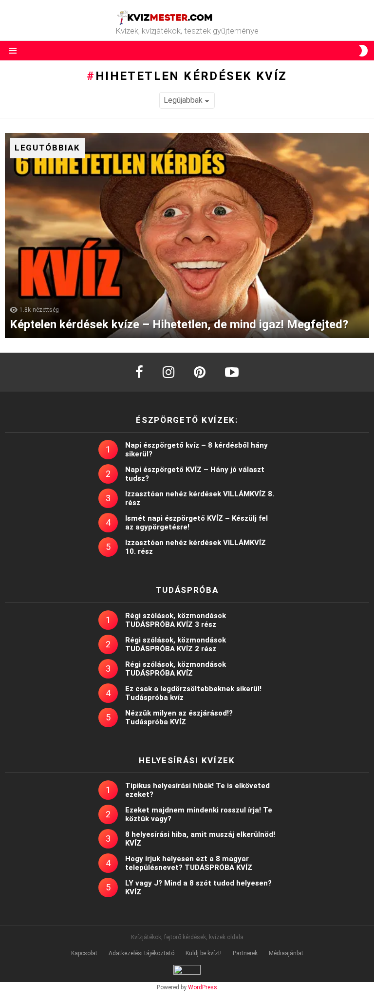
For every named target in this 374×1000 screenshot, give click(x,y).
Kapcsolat (84, 953)
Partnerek (245, 953)
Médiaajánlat (286, 953)
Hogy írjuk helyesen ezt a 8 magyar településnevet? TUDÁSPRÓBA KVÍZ (188, 863)
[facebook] (139, 372)
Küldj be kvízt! (204, 953)
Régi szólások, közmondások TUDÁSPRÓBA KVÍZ (175, 669)
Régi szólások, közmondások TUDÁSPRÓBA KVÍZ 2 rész (175, 644)
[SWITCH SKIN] (363, 50)
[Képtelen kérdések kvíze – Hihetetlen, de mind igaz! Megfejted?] (187, 235)
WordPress (202, 987)
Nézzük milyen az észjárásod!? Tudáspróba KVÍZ (179, 717)
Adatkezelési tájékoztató (141, 953)
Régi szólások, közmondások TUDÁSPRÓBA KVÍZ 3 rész (175, 620)
